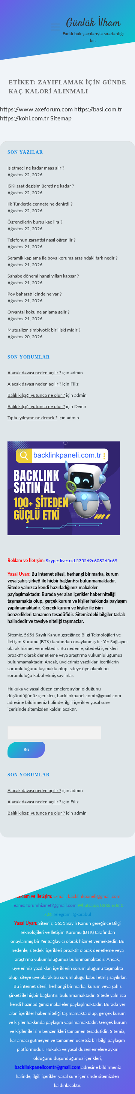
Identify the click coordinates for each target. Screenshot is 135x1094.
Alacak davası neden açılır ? (34, 373)
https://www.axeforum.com (36, 110)
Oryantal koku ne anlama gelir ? (38, 312)
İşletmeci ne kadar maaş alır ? (36, 168)
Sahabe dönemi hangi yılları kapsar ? (43, 276)
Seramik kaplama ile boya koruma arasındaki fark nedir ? (62, 258)
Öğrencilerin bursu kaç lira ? (35, 222)
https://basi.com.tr (98, 110)
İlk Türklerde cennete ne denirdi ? (40, 204)
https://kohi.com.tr (24, 119)
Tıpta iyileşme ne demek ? (32, 418)
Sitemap (61, 119)
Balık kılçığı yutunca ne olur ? (36, 395)
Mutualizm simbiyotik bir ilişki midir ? (44, 330)
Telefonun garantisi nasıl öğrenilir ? (41, 240)
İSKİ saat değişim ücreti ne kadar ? (41, 186)
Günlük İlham (93, 23)
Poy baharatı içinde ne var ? (35, 294)
